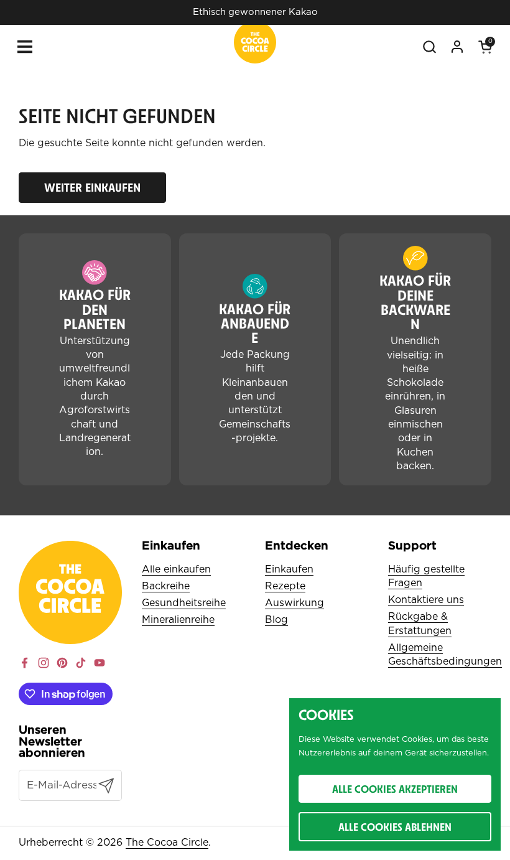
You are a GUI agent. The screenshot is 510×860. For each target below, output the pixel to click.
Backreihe (166, 586)
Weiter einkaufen (92, 187)
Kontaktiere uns (426, 600)
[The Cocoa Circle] (255, 44)
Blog (276, 620)
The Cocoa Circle (167, 843)
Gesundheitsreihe (184, 603)
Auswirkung (294, 603)
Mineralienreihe (178, 620)
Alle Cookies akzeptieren (395, 788)
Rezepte (285, 586)
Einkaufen (289, 569)
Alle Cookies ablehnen (395, 826)
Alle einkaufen (176, 569)
